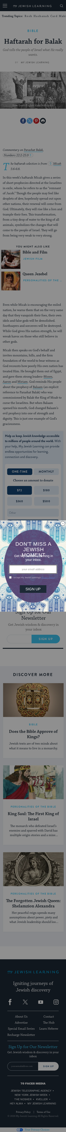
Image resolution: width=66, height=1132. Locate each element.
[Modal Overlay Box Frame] (33, 566)
